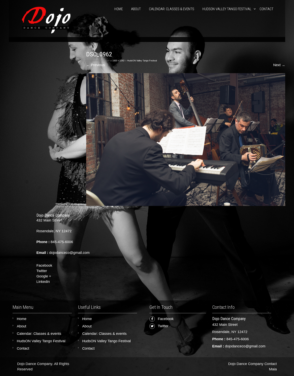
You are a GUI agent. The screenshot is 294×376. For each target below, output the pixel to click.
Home (118, 9)
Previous (95, 65)
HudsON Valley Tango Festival (226, 9)
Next (279, 65)
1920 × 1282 (118, 60)
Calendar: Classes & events (171, 9)
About (136, 9)
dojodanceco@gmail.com (245, 346)
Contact (266, 9)
